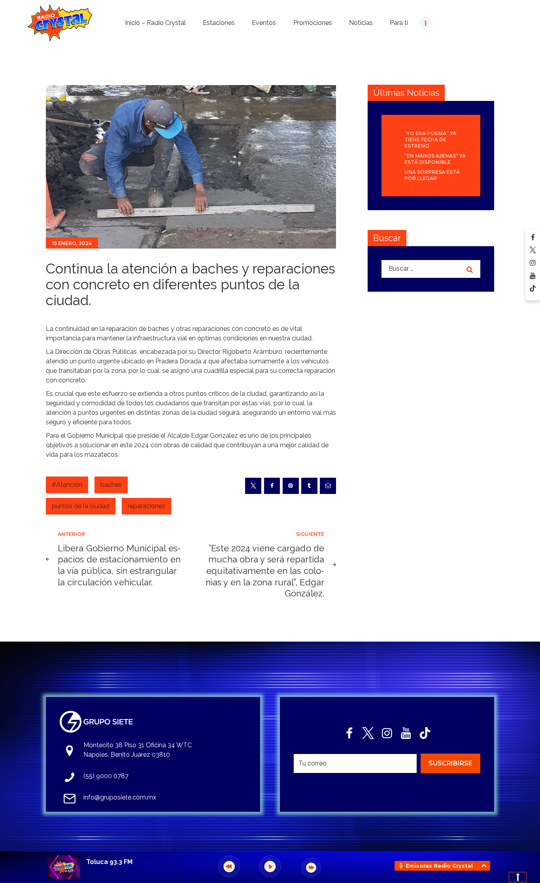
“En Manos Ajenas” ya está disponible (435, 159)
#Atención (67, 484)
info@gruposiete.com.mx (119, 797)
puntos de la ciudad (81, 506)
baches (111, 484)
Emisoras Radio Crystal (439, 865)
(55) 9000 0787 (105, 776)
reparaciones (146, 506)
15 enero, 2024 (72, 243)
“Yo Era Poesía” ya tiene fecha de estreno (430, 139)
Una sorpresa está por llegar (432, 175)
